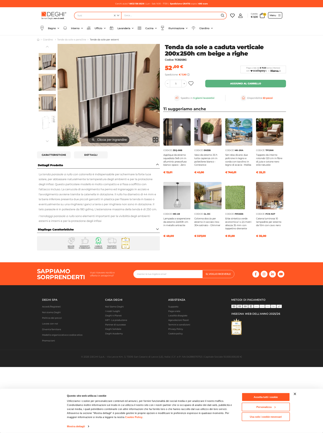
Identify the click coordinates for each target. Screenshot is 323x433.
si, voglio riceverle (218, 274)
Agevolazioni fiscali (178, 320)
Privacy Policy (175, 329)
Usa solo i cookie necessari (266, 416)
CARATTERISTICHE (54, 154)
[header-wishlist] (232, 15)
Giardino (48, 39)
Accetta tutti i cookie (266, 397)
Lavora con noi (50, 323)
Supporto (173, 306)
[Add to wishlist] (191, 83)
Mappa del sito (176, 338)
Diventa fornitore (51, 329)
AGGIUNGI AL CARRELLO (245, 83)
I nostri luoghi (112, 311)
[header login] (240, 16)
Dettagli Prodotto (50, 165)
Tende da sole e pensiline (71, 39)
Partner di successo (115, 324)
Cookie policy (175, 333)
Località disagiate (177, 315)
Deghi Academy (114, 333)
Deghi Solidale (113, 329)
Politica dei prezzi (52, 318)
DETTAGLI (90, 154)
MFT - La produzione (116, 320)
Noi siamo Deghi (51, 312)
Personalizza (264, 406)
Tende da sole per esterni (104, 39)
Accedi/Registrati (51, 306)
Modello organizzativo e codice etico (62, 335)
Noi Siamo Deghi (114, 306)
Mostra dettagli (76, 426)
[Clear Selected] (115, 15)
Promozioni (48, 340)
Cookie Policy (133, 417)
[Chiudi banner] (295, 394)
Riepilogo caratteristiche (56, 229)
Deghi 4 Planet (113, 315)
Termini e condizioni (179, 324)
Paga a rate (174, 311)
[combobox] (97, 15)
